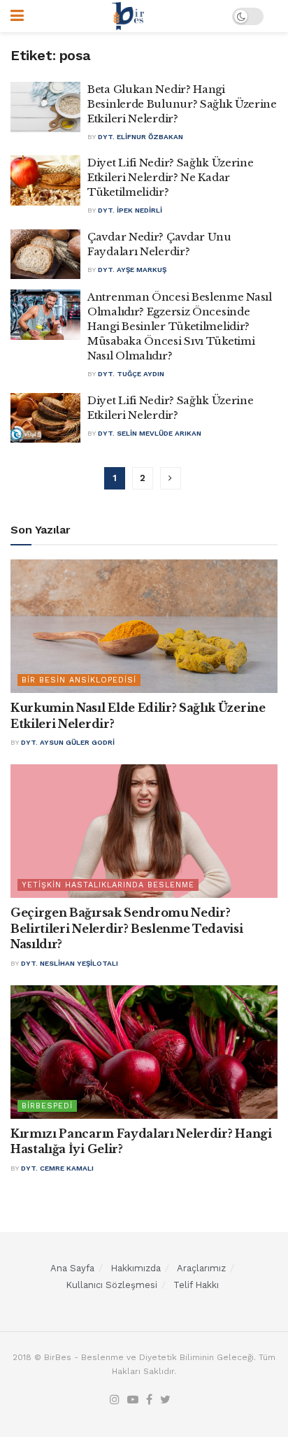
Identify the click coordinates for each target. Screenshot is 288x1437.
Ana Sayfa (72, 1268)
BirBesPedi (47, 1105)
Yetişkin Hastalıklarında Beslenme (108, 884)
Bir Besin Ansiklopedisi (79, 680)
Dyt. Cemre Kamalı (57, 1168)
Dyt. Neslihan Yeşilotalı (69, 963)
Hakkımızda (135, 1268)
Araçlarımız (201, 1268)
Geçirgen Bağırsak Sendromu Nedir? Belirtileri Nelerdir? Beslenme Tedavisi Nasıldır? (126, 928)
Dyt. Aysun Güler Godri (68, 742)
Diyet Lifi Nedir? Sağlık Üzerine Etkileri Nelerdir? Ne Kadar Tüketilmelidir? (170, 177)
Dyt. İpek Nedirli (130, 210)
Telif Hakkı (196, 1285)
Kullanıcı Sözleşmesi (111, 1285)
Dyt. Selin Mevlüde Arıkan (149, 433)
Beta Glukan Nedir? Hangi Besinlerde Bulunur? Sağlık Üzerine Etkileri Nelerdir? (182, 104)
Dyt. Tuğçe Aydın (131, 374)
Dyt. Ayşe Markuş (132, 269)
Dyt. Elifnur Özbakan (140, 137)
